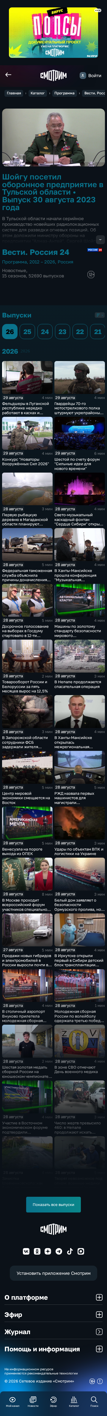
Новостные (14, 270)
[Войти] (83, 75)
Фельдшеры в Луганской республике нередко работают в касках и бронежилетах (25, 410)
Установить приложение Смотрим (54, 1273)
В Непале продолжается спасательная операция (77, 684)
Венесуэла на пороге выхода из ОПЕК (22, 851)
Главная (14, 93)
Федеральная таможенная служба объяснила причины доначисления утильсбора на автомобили (27, 579)
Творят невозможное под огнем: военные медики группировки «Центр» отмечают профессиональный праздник (78, 1190)
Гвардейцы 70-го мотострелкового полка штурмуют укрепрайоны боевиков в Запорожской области (78, 412)
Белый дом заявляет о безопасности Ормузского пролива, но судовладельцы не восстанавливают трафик (78, 909)
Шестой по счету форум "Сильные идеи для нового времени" (77, 464)
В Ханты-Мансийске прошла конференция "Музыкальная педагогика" (75, 577)
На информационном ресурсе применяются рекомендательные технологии (41, 1371)
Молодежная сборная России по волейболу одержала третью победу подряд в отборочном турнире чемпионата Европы (78, 1023)
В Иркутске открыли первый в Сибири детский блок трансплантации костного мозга (78, 962)
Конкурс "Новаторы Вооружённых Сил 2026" (25, 461)
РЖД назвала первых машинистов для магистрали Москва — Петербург (74, 800)
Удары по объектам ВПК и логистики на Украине (78, 851)
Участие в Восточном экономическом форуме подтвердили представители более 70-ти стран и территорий (26, 1132)
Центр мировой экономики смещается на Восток (26, 798)
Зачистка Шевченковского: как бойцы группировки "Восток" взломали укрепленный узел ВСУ (24, 1187)
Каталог (38, 93)
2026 (25, 351)
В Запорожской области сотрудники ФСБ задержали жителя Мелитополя (25, 744)
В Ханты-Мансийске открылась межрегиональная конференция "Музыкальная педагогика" (73, 749)
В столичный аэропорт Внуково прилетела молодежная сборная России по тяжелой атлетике (23, 1020)
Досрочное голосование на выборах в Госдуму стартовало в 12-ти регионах (25, 633)
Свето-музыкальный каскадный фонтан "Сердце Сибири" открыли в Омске (79, 521)
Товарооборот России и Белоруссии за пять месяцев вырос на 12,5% (25, 686)
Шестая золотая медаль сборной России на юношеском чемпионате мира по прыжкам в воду (25, 1074)
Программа (64, 93)
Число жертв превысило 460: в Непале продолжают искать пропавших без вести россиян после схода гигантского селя (77, 1134)
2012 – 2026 (42, 261)
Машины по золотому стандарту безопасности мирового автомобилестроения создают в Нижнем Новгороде (77, 638)
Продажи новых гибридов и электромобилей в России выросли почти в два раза (26, 962)
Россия (65, 261)
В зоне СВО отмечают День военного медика (76, 1069)
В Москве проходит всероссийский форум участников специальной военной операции (26, 907)
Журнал (17, 1332)
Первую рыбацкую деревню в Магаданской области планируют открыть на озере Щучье (25, 521)
